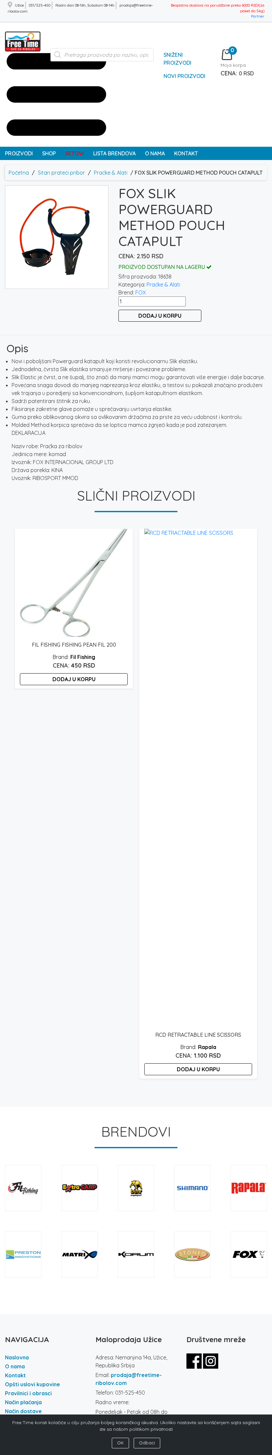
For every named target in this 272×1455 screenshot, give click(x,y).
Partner (257, 16)
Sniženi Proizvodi (177, 58)
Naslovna (17, 1357)
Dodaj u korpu (159, 315)
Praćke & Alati (110, 172)
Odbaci (147, 1442)
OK (120, 1442)
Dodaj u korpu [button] (74, 679)
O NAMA (155, 153)
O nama (15, 1366)
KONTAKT (186, 153)
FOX (140, 292)
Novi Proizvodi (184, 76)
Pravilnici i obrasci (28, 1393)
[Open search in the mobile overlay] (102, 58)
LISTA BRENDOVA (114, 153)
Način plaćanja (23, 1402)
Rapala (207, 1047)
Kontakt (15, 1375)
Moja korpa (233, 65)
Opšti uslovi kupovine (32, 1384)
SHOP (49, 153)
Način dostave (23, 1411)
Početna (19, 172)
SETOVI (74, 153)
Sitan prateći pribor (61, 172)
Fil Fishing (82, 657)
